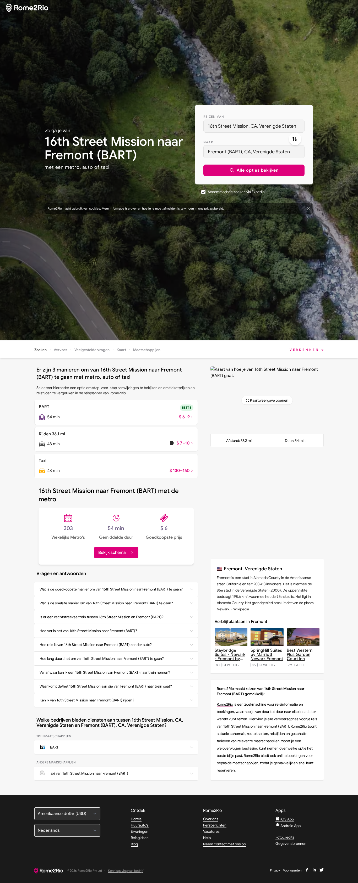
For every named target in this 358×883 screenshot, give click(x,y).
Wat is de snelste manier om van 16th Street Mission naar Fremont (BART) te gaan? (106, 603)
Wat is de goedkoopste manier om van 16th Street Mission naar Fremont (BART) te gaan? (111, 589)
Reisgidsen (140, 837)
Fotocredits (284, 837)
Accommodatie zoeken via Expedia (236, 191)
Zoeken (40, 349)
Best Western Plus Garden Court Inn (299, 654)
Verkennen (304, 350)
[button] (254, 170)
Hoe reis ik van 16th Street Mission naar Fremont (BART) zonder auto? (96, 644)
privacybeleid (213, 208)
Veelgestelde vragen (92, 349)
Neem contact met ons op (224, 844)
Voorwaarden (292, 870)
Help (207, 837)
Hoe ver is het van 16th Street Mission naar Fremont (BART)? (88, 630)
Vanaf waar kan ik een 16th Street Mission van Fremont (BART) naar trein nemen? (105, 672)
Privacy (275, 870)
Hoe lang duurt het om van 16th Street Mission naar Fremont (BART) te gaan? (102, 658)
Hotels (136, 819)
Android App (290, 825)
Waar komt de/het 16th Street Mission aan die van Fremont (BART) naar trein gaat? (106, 686)
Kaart (121, 349)
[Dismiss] (308, 208)
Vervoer (60, 349)
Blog (134, 844)
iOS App (287, 819)
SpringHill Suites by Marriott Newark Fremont (267, 654)
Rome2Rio (225, 704)
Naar (208, 142)
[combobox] (254, 126)
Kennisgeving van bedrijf (125, 871)
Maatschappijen (146, 349)
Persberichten (214, 825)
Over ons (210, 819)
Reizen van (213, 117)
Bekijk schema (112, 552)
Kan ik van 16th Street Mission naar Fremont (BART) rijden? (87, 700)
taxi (105, 167)
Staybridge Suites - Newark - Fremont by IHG (230, 657)
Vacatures (211, 831)
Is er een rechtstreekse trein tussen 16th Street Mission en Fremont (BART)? (102, 617)
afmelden (170, 208)
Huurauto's (140, 825)
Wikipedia (241, 609)
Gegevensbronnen (290, 843)
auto (87, 167)
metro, (73, 167)
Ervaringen (139, 831)
